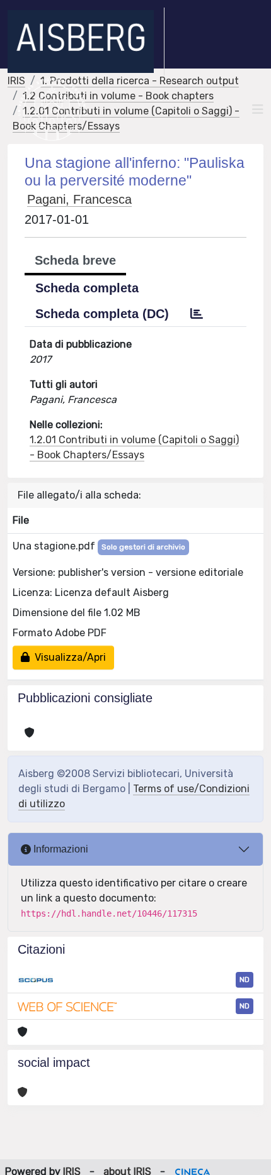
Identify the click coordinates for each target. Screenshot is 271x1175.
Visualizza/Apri (68, 657)
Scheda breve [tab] (75, 260)
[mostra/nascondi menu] (257, 109)
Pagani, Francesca (79, 199)
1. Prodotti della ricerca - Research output (139, 81)
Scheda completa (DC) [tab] (102, 314)
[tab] (197, 314)
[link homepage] (86, 41)
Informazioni (59, 849)
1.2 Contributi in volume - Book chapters (118, 96)
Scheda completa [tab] (87, 288)
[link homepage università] (52, 109)
